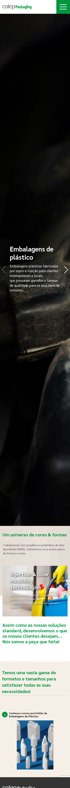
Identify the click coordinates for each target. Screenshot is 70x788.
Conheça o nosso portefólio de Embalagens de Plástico (28, 715)
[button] (66, 269)
